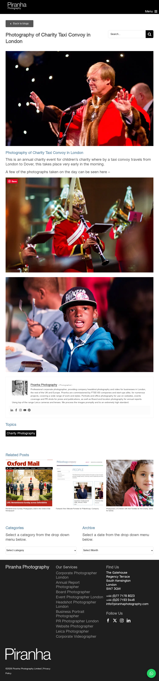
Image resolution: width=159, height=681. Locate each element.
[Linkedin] (11, 410)
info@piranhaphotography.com (127, 604)
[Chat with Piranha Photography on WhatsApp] (151, 673)
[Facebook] (16, 410)
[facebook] (108, 620)
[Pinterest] (29, 410)
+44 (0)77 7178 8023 (120, 595)
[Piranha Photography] (17, 4)
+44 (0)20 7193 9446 (120, 600)
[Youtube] (24, 410)
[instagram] (122, 620)
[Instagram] (20, 410)
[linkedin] (128, 620)
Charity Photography (21, 433)
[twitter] (115, 620)
